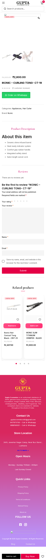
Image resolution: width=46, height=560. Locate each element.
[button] (16, 95)
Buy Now (30, 556)
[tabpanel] (12, 328)
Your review (7, 206)
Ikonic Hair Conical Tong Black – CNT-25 (11, 335)
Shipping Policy (23, 493)
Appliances (16, 108)
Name (5, 237)
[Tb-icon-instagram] (25, 524)
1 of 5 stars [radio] (15, 201)
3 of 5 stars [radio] (21, 201)
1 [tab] (16, 363)
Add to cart (11, 556)
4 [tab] (28, 363)
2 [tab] (20, 363)
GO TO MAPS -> (23, 450)
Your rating (7, 202)
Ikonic (10, 113)
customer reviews (21, 88)
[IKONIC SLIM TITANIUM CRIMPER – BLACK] (34, 306)
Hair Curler (27, 108)
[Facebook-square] (20, 524)
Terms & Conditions (23, 499)
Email (5, 248)
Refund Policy (23, 506)
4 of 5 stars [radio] (24, 201)
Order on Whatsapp (17, 95)
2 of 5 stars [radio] (18, 201)
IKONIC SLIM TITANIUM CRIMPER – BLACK (34, 335)
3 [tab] (24, 363)
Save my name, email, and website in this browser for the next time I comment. (24, 261)
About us (23, 512)
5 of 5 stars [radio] (27, 201)
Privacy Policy (23, 487)
